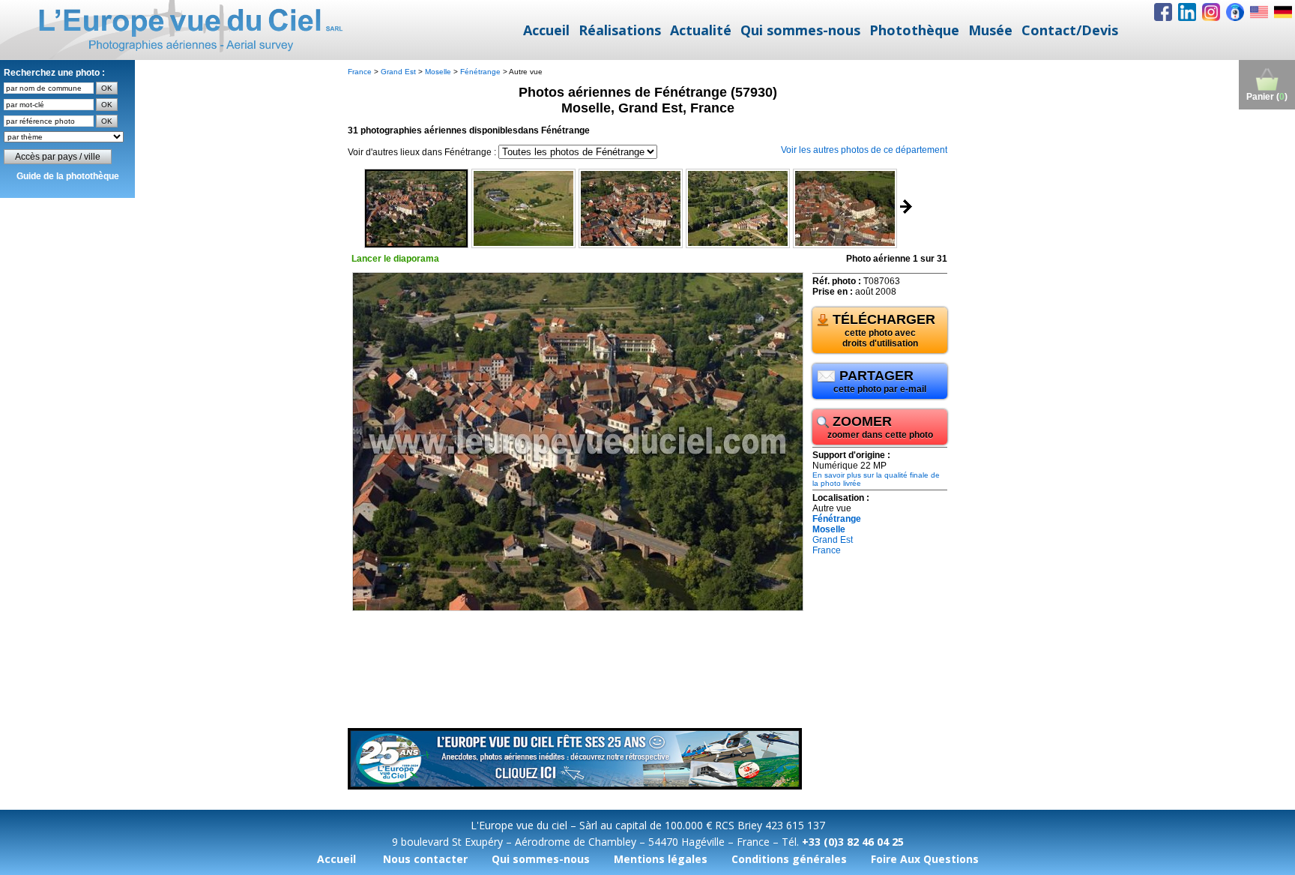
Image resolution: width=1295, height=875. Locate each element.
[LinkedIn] (1187, 12)
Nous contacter (425, 859)
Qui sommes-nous (800, 30)
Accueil (546, 30)
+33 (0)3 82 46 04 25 (853, 842)
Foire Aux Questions (925, 859)
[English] (1259, 12)
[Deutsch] (1283, 12)
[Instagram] (1211, 12)
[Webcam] (1235, 12)
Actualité (700, 30)
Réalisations (620, 30)
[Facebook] (1163, 12)
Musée (990, 30)
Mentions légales (660, 859)
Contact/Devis (1069, 30)
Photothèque (914, 30)
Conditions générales (789, 859)
